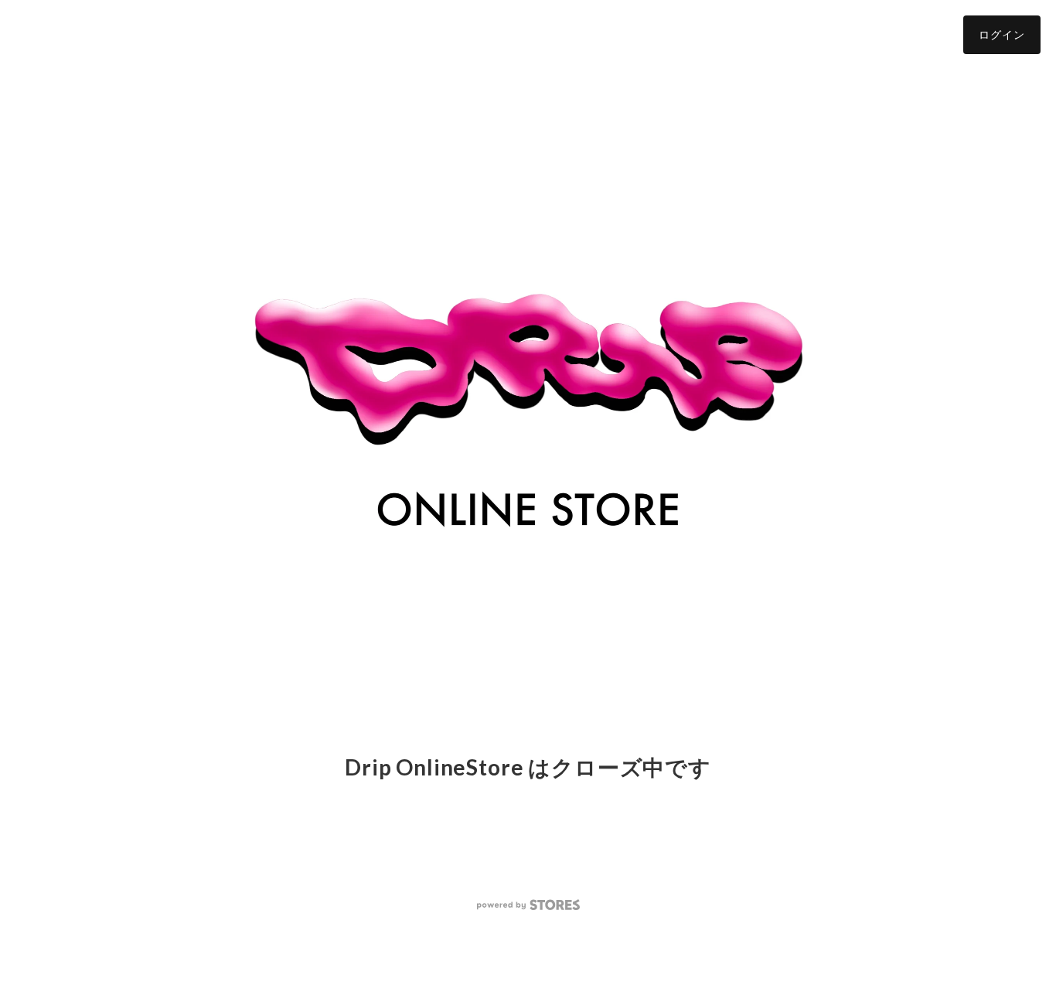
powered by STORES (528, 905)
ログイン (1002, 34)
